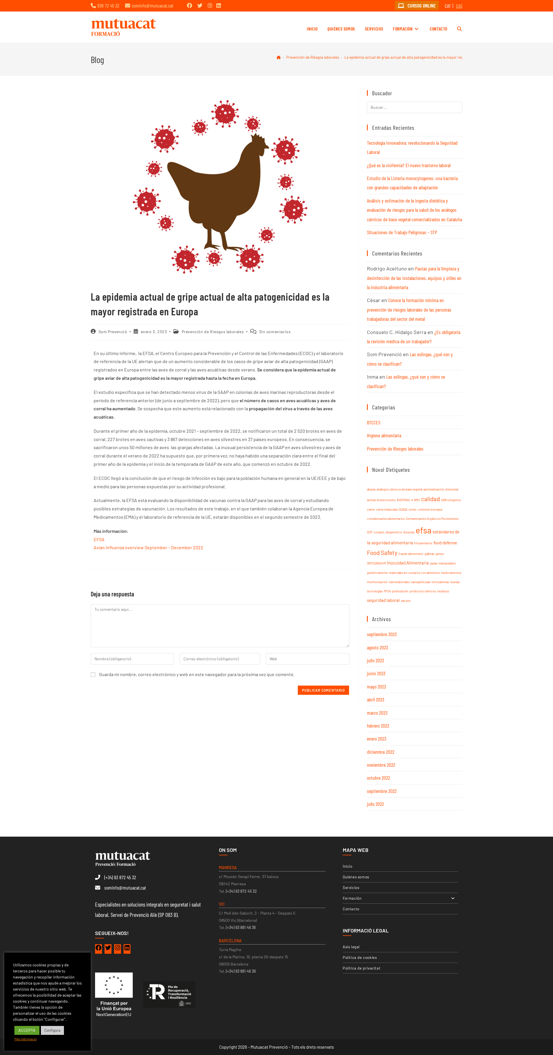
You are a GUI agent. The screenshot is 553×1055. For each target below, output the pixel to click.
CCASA (403, 509)
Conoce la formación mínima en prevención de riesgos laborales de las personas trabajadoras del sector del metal (409, 309)
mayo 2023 (376, 686)
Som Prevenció (113, 331)
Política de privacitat (361, 968)
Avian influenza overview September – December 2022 (148, 547)
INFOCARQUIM (376, 563)
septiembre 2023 (382, 634)
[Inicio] (278, 57)
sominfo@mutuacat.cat (152, 5)
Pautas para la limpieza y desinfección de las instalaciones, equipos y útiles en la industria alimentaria (414, 277)
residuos (443, 591)
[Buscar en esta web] (414, 106)
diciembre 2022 (380, 752)
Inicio (348, 866)
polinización (400, 591)
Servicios (351, 887)
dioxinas (408, 532)
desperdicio (394, 532)
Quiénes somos (356, 877)
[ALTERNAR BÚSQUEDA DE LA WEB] (459, 29)
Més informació (25, 1039)
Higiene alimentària (384, 435)
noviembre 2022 (381, 765)
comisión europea (430, 509)
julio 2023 (375, 660)
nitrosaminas (440, 582)
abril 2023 (375, 699)
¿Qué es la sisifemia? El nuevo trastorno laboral (408, 165)
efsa (423, 530)
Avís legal (351, 947)
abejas (371, 489)
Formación (352, 898)
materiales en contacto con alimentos (414, 573)
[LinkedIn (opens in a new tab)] (218, 5)
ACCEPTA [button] (26, 1030)
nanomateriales (399, 582)
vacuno (406, 600)
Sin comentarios (275, 331)
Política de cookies (360, 957)
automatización (433, 489)
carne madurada (386, 509)
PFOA (387, 591)
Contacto (351, 909)
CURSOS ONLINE (421, 5)
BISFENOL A (405, 500)
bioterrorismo (386, 500)
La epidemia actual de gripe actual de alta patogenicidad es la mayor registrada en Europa (418, 57)
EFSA (99, 539)
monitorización (377, 582)
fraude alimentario (411, 554)
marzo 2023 (377, 712)
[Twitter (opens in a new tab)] (199, 5)
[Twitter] (108, 949)
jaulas (434, 563)
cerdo (412, 509)
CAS (459, 6)
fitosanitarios (423, 543)
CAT (448, 6)
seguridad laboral (383, 600)
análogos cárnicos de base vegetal (399, 489)
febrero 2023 (378, 725)
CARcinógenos (451, 500)
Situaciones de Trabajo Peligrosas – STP (402, 232)
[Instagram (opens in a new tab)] (210, 5)
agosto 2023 (377, 647)
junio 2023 (376, 673)
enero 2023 (376, 738)
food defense (445, 542)
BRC (417, 500)
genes (439, 554)
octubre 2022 (378, 777)
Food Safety (382, 552)
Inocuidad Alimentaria (408, 562)
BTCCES (373, 422)
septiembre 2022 (382, 791)
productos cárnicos (423, 591)
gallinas (429, 554)
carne (371, 509)
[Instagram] (117, 949)
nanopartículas (420, 582)
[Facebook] (98, 949)
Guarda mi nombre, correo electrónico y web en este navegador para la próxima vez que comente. (197, 674)
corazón (379, 532)
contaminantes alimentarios (386, 518)
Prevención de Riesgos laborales (213, 331)
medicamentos (451, 573)
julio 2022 (375, 804)
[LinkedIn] (127, 949)
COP (369, 532)
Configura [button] (52, 1030)
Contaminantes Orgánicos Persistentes (432, 518)
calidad (430, 498)
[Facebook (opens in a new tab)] (189, 5)
